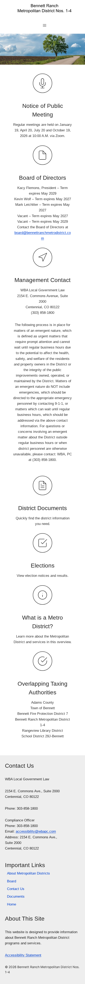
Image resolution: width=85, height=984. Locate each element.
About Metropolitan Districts (28, 873)
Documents (16, 896)
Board (11, 881)
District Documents (42, 508)
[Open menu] (44, 25)
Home (11, 904)
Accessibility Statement (23, 955)
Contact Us (15, 889)
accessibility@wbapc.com (36, 831)
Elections (42, 565)
